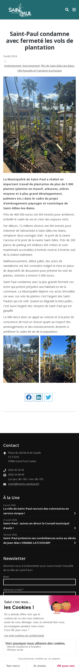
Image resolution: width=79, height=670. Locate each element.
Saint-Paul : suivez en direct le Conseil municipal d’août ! (36, 526)
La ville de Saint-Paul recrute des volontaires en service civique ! (36, 511)
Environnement (31, 65)
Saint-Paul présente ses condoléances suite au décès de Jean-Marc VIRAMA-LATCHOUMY (39, 540)
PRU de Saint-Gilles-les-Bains (57, 65)
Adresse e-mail (13, 589)
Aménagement (12, 65)
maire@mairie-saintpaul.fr (23, 484)
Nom (6, 576)
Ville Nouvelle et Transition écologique (39, 70)
